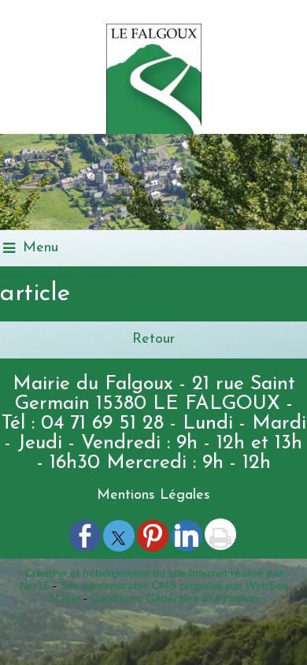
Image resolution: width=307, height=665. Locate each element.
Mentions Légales (153, 496)
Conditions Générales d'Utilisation (174, 598)
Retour (153, 339)
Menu (40, 248)
